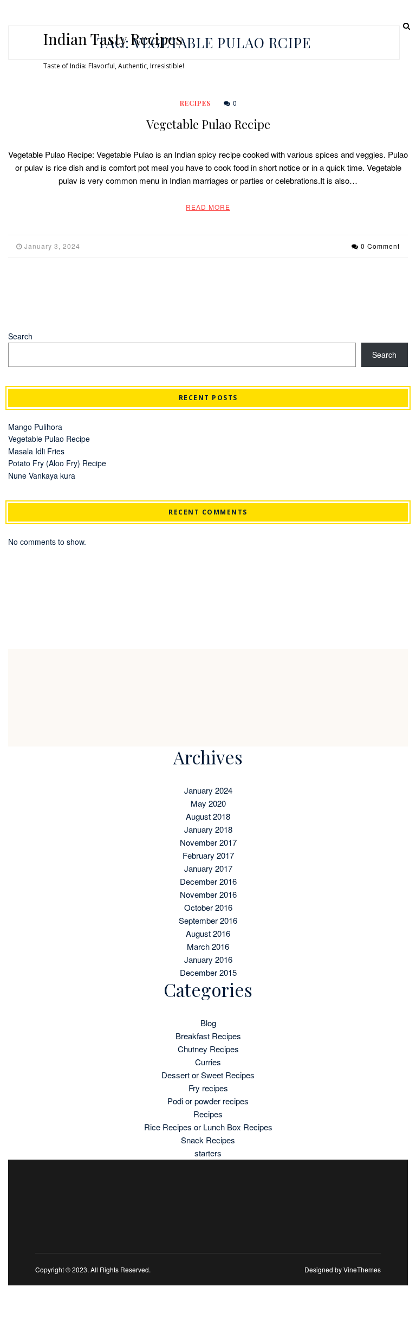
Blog (208, 1022)
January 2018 (208, 829)
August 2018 (208, 816)
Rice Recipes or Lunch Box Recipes (208, 1127)
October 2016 (208, 907)
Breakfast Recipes (208, 1035)
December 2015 (208, 972)
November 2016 (208, 894)
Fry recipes (208, 1087)
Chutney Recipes (208, 1048)
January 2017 (208, 868)
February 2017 (208, 855)
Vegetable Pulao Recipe (208, 124)
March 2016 (208, 946)
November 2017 (208, 842)
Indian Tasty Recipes (113, 39)
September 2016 (208, 920)
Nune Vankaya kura (41, 475)
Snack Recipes (208, 1140)
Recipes (195, 103)
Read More (208, 206)
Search (20, 336)
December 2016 (208, 881)
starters (208, 1153)
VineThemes (362, 1269)
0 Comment (380, 245)
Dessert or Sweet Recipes (208, 1074)
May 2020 (208, 803)
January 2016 (208, 959)
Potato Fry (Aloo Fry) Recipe (57, 463)
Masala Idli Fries (36, 451)
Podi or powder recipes (208, 1100)
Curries (208, 1061)
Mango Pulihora (35, 426)
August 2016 (208, 933)
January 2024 (208, 790)
